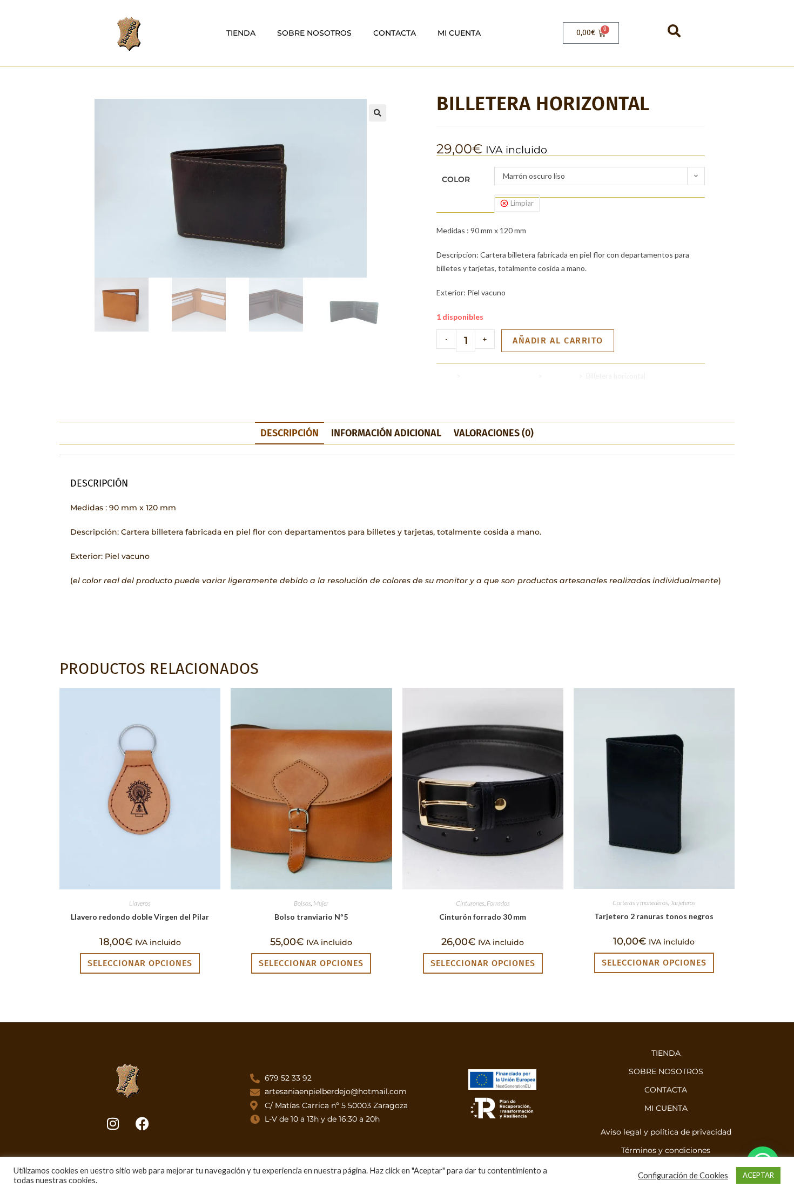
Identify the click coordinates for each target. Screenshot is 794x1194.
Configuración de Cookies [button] (683, 1175)
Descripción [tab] (289, 433)
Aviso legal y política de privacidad (666, 1132)
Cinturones (470, 903)
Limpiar (522, 203)
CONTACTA (394, 33)
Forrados (498, 903)
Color (456, 179)
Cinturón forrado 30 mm (482, 916)
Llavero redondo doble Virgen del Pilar (140, 916)
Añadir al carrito (558, 340)
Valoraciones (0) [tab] (494, 433)
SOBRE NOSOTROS (314, 33)
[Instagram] (112, 1123)
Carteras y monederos (499, 376)
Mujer (320, 903)
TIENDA (240, 33)
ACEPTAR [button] (758, 1175)
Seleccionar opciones (140, 963)
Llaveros (140, 903)
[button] (377, 113)
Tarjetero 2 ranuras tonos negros (654, 916)
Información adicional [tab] (386, 433)
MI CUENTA (459, 33)
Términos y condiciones (665, 1150)
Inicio (444, 376)
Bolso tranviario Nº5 (311, 916)
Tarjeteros (683, 903)
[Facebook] (142, 1123)
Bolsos (302, 903)
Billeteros (560, 376)
